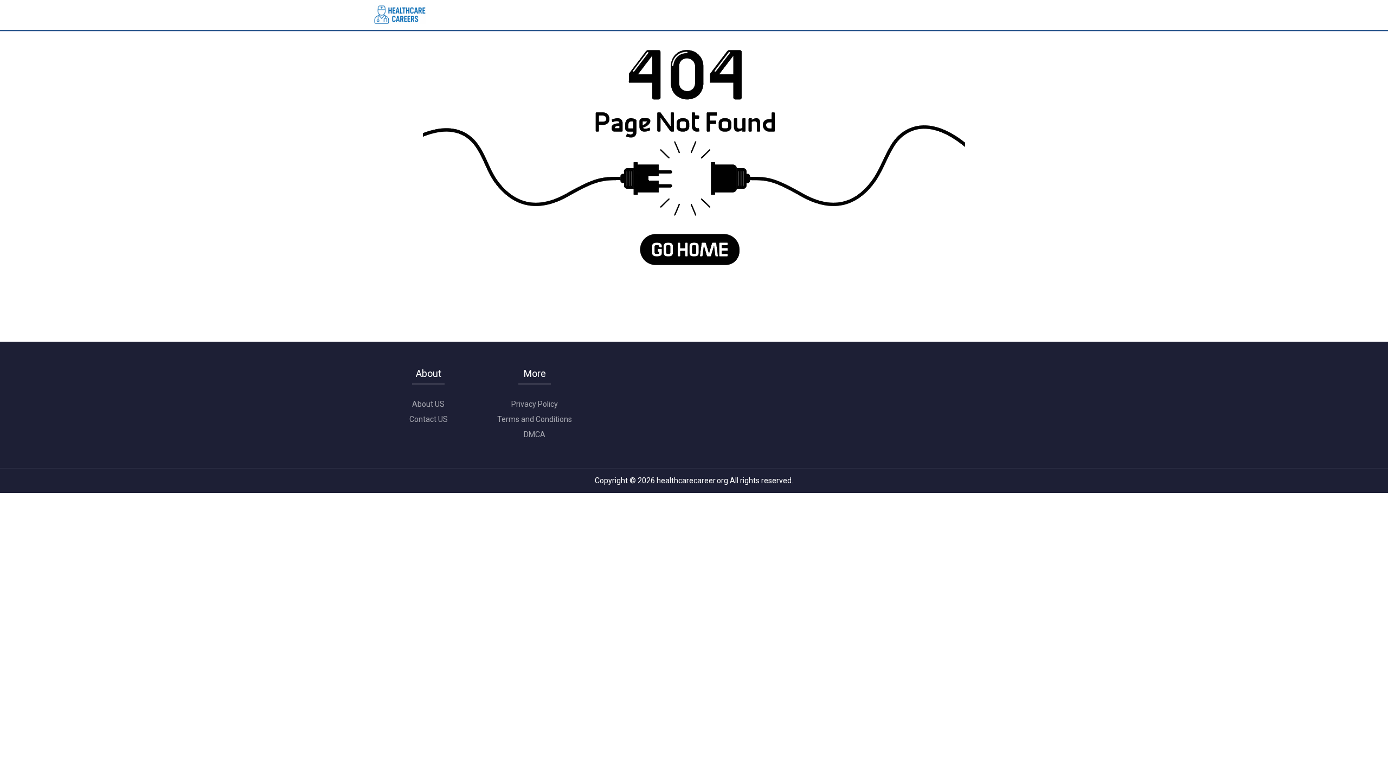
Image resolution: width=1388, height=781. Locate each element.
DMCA (534, 434)
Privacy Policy (534, 404)
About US (428, 404)
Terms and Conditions (534, 419)
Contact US (428, 419)
